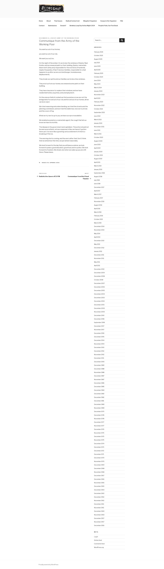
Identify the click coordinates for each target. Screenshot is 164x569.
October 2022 (98, 109)
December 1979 (99, 411)
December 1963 (99, 493)
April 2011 (97, 265)
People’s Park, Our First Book (108, 25)
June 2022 (97, 116)
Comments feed (99, 544)
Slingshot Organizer (90, 21)
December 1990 (99, 361)
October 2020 (98, 137)
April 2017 (97, 191)
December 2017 (99, 187)
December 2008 (99, 276)
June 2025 (97, 66)
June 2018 (97, 183)
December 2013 (99, 240)
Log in (96, 536)
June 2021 (97, 130)
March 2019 (97, 166)
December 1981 (99, 401)
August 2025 (98, 59)
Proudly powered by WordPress (48, 564)
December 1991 (99, 358)
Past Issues (58, 21)
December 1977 (99, 422)
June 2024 (97, 80)
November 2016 (99, 201)
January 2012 (98, 251)
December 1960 (99, 511)
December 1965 (99, 486)
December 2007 (99, 283)
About (49, 21)
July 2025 (97, 62)
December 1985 (99, 386)
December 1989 (99, 365)
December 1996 (99, 333)
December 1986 (99, 383)
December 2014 (99, 226)
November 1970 (99, 461)
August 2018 (98, 176)
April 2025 (97, 70)
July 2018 (97, 180)
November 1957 (99, 522)
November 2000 (99, 312)
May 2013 (97, 244)
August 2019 (98, 158)
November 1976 (99, 433)
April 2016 (97, 208)
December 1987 (99, 376)
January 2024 (98, 91)
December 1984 (99, 390)
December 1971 (99, 454)
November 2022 (99, 105)
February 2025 (98, 73)
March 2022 (98, 119)
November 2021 (99, 126)
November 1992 (99, 354)
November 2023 (99, 94)
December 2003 (99, 297)
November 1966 (99, 482)
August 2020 (98, 141)
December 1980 (99, 404)
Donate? (63, 25)
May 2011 (97, 262)
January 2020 (98, 151)
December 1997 (99, 326)
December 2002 (99, 301)
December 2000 (99, 308)
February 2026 (98, 52)
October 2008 (98, 280)
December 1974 (99, 443)
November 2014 (99, 230)
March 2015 (97, 223)
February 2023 (98, 102)
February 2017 (98, 198)
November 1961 (99, 507)
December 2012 (99, 248)
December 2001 (99, 305)
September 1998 (99, 322)
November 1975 (99, 440)
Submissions (52, 25)
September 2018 (99, 173)
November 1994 (99, 344)
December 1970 (99, 458)
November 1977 (99, 426)
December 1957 (99, 518)
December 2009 (99, 272)
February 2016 (98, 216)
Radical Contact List (73, 21)
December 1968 (99, 468)
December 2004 (99, 294)
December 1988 (99, 369)
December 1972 (99, 451)
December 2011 (99, 255)
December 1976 (99, 429)
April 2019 (97, 162)
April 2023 (97, 98)
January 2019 (98, 169)
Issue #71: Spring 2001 (51, 162)
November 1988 (99, 372)
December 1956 (99, 525)
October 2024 (98, 77)
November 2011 (99, 258)
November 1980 (99, 408)
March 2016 (97, 212)
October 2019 (98, 155)
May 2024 (97, 84)
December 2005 (99, 290)
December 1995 (99, 337)
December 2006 (99, 287)
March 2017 (97, 194)
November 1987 (99, 379)
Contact (42, 25)
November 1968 (99, 472)
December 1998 (99, 319)
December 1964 (99, 490)
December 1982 (99, 397)
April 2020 (97, 148)
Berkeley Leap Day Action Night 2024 (82, 25)
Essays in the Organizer (109, 21)
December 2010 (99, 269)
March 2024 (98, 87)
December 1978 (99, 415)
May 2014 (97, 233)
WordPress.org (99, 547)
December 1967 (99, 475)
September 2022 (99, 112)
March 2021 (97, 134)
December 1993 (99, 347)
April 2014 (97, 237)
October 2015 (98, 219)
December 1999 (99, 315)
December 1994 (99, 340)
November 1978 (99, 418)
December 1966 (99, 479)
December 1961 (99, 504)
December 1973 (99, 447)
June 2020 (97, 144)
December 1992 (99, 351)
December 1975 (99, 436)
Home (41, 21)
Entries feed (98, 540)
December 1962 (99, 497)
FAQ (121, 21)
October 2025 (98, 55)
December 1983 (99, 393)
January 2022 (98, 123)
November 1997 (99, 329)
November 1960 (99, 515)
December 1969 (99, 465)
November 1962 (99, 500)
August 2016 (98, 205)
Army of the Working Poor (68, 38)
